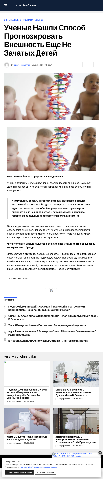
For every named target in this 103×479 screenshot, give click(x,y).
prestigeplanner (22, 65)
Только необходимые (45, 472)
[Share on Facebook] (79, 64)
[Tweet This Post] (84, 64)
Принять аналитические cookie (19, 472)
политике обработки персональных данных (38, 467)
